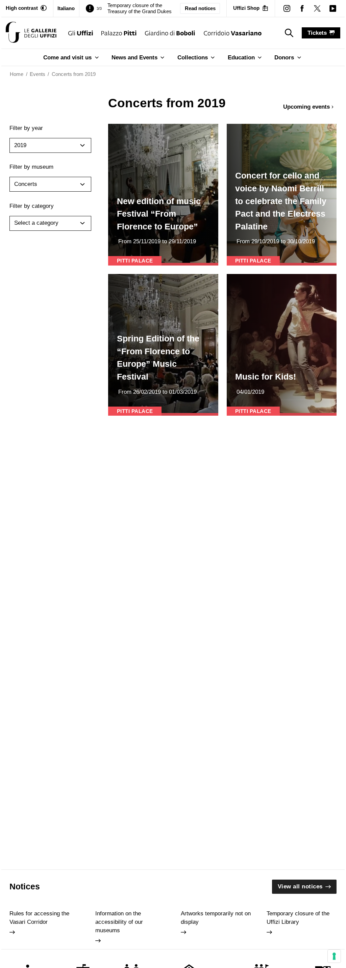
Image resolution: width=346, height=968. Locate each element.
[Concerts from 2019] (31, 33)
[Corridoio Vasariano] (233, 33)
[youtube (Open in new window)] (332, 8)
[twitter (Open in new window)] (317, 8)
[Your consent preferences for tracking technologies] (334, 956)
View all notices (300, 886)
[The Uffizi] (80, 33)
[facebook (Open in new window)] (302, 8)
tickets (317, 33)
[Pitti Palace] (119, 33)
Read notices (200, 8)
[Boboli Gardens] (170, 33)
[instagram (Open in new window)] (286, 8)
